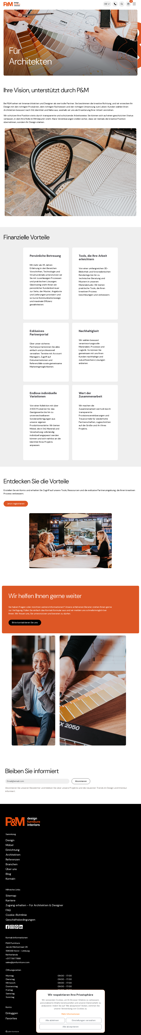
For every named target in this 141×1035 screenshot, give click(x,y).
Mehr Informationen (71, 1014)
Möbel (9, 845)
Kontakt (10, 878)
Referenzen (13, 859)
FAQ (8, 910)
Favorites (11, 1018)
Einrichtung (13, 850)
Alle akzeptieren (71, 1026)
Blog (8, 874)
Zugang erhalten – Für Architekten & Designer (34, 905)
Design (10, 840)
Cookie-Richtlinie (16, 915)
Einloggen (12, 1013)
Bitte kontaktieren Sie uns (25, 622)
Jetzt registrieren (16, 503)
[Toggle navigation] (134, 4)
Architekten (13, 854)
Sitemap (11, 895)
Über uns (11, 869)
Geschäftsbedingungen (20, 919)
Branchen (11, 864)
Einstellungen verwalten (84, 1020)
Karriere (10, 900)
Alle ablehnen (52, 1020)
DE (106, 3)
